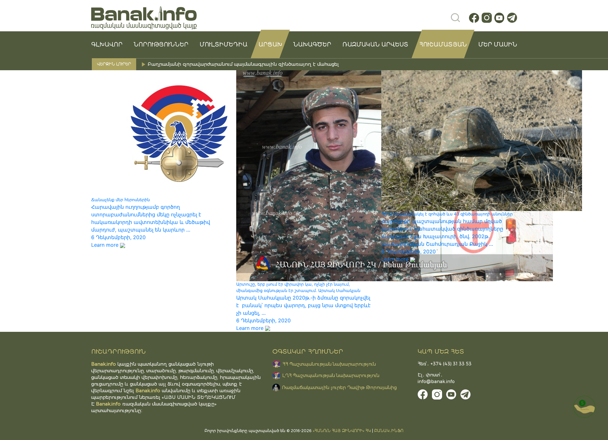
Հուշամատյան (443, 44)
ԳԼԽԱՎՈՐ (107, 44)
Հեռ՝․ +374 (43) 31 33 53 (445, 364)
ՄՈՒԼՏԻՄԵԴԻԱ (223, 44)
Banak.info (108, 404)
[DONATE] (584, 407)
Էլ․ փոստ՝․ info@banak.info (436, 378)
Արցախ (270, 44)
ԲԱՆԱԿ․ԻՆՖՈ (388, 430)
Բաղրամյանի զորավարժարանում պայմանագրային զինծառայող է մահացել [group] (243, 64)
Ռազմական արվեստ (375, 44)
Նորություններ (161, 44)
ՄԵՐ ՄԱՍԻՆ (497, 44)
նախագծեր (312, 44)
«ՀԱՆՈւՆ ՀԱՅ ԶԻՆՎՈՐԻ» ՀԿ (342, 430)
